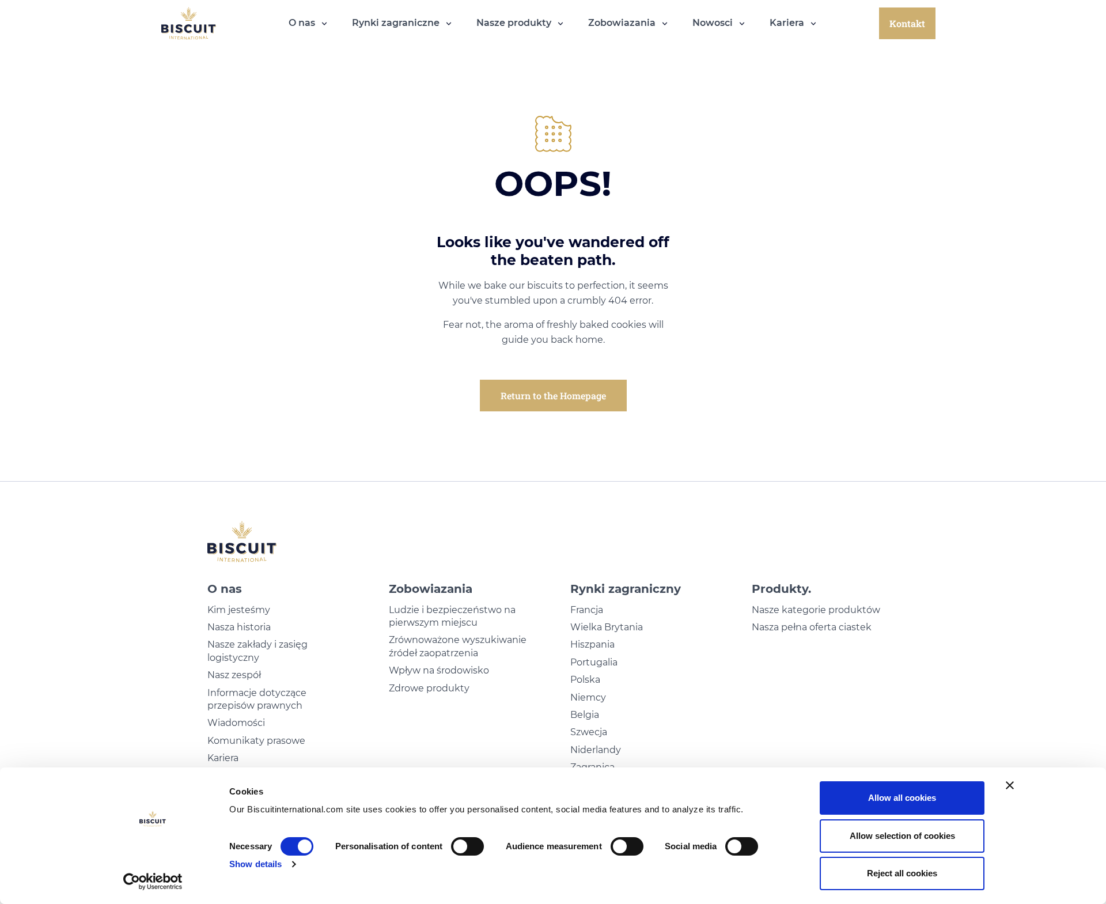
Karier (220, 757)
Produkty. (781, 589)
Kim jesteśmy (238, 609)
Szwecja (588, 732)
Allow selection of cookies (902, 836)
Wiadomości (236, 722)
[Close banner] (1010, 785)
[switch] (467, 846)
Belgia (584, 714)
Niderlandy (595, 749)
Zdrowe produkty (429, 688)
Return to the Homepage (553, 395)
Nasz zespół (234, 675)
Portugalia (594, 662)
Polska (585, 679)
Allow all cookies (902, 798)
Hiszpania (592, 644)
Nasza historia (239, 627)
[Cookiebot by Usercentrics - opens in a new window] (153, 881)
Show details (255, 864)
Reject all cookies (902, 873)
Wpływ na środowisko (439, 670)
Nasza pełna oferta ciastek (812, 627)
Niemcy (588, 697)
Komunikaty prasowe (256, 740)
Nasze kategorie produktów (816, 609)
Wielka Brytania (606, 627)
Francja (586, 609)
